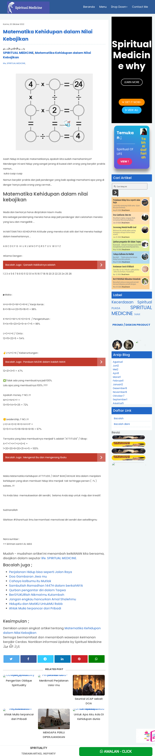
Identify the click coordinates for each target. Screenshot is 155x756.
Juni (116, 365)
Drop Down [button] (118, 7)
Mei (115, 369)
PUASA (121, 308)
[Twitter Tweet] (11, 659)
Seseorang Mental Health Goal (124, 227)
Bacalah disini (122, 424)
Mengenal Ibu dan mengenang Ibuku (44, 457)
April (116, 373)
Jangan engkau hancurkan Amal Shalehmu (42, 599)
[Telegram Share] (45, 659)
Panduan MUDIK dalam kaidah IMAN (44, 362)
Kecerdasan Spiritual (132, 302)
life (4, 63)
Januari (118, 384)
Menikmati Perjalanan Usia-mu (53, 683)
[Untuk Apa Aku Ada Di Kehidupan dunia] (89, 710)
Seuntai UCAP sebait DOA (89, 701)
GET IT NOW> (132, 102)
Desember (120, 388)
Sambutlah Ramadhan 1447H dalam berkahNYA (46, 585)
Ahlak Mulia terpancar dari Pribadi (35, 608)
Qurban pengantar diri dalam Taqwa (37, 590)
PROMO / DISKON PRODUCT (131, 325)
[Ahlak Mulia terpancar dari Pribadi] (19, 710)
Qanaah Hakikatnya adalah (39, 265)
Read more (126, 210)
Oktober (118, 396)
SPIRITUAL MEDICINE (18, 53)
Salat (137, 314)
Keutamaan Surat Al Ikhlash (123, 266)
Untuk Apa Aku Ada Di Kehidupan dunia (89, 716)
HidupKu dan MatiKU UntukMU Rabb (36, 604)
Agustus (118, 362)
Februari (118, 380)
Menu (103, 7)
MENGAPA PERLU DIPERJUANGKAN (54, 735)
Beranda (89, 7)
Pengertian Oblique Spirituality (19, 683)
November (120, 392)
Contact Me (140, 7)
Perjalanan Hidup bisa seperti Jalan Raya (40, 572)
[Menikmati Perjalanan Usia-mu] (54, 676)
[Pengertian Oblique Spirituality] (19, 676)
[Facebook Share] (28, 659)
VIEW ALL (132, 110)
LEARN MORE (131, 82)
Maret (117, 377)
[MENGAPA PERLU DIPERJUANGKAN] (54, 719)
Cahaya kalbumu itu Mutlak (30, 581)
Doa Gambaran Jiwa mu (28, 576)
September (120, 399)
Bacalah (119, 418)
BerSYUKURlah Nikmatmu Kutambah (36, 595)
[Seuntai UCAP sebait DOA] (89, 685)
